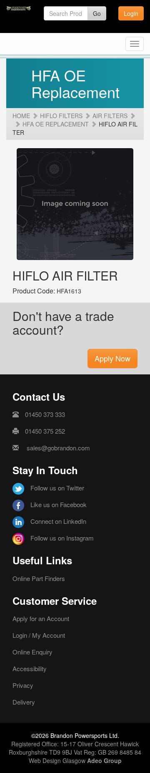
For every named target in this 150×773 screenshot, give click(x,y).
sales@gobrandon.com (58, 447)
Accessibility (29, 668)
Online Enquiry (32, 651)
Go (97, 13)
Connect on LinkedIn (58, 521)
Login (131, 13)
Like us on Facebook (58, 504)
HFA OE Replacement (55, 124)
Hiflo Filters (61, 115)
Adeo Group (104, 760)
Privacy (22, 685)
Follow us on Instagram (62, 537)
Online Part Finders (38, 578)
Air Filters (110, 115)
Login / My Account (38, 635)
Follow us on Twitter (57, 487)
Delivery (23, 701)
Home (21, 115)
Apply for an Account (40, 618)
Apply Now (112, 358)
